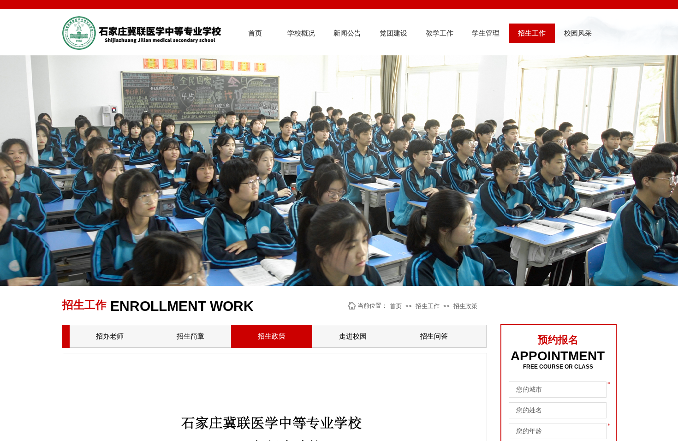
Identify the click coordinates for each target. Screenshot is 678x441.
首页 (255, 33)
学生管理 (486, 33)
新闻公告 (347, 33)
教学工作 (439, 33)
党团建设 (393, 33)
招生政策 (465, 306)
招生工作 (532, 33)
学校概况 (301, 33)
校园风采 (578, 33)
